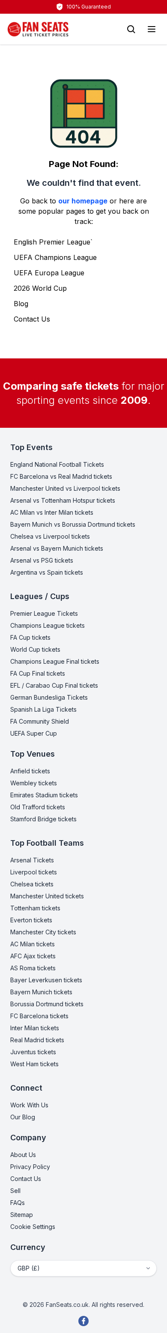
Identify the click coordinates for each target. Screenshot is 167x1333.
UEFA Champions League (55, 257)
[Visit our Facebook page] (83, 1321)
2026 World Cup (40, 288)
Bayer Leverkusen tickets (46, 980)
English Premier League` (53, 242)
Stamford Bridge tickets (43, 819)
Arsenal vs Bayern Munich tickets (56, 548)
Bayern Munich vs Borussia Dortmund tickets (72, 524)
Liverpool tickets (33, 872)
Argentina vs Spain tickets (46, 572)
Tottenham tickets (35, 908)
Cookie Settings (32, 1226)
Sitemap (21, 1214)
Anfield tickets (30, 771)
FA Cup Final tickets (37, 673)
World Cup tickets (35, 649)
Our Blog (22, 1117)
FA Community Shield (39, 721)
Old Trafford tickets (37, 807)
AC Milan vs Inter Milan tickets (51, 512)
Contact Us (32, 319)
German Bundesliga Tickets (49, 697)
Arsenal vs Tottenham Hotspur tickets (62, 500)
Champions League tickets (47, 625)
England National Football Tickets (57, 464)
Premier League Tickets (44, 613)
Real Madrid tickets (37, 1040)
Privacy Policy (30, 1166)
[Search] (131, 29)
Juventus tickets (33, 1052)
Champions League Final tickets (54, 661)
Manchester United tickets (47, 896)
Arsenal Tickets (32, 860)
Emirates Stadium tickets (44, 795)
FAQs (17, 1202)
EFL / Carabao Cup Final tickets (54, 685)
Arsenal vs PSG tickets (41, 560)
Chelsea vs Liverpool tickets (50, 536)
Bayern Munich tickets (41, 992)
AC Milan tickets (32, 944)
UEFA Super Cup (33, 733)
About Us (23, 1154)
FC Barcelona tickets (39, 1016)
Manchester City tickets (43, 932)
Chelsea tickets (32, 884)
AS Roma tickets (33, 968)
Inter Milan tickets (34, 1028)
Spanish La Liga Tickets (43, 709)
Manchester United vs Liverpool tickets (65, 488)
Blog (21, 303)
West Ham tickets (34, 1064)
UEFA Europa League (49, 272)
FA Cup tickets (30, 637)
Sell (15, 1190)
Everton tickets (31, 920)
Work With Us (29, 1105)
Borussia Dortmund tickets (47, 1004)
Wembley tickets (33, 783)
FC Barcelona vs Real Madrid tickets (61, 476)
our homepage (82, 201)
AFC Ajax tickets (33, 956)
